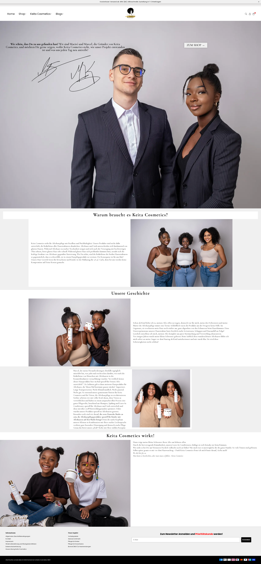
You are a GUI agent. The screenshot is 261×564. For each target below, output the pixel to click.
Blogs (59, 14)
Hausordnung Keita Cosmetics (16, 549)
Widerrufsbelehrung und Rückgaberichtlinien (21, 544)
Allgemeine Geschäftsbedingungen (18, 536)
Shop (22, 14)
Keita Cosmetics (40, 14)
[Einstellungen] (250, 14)
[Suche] (246, 14)
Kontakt (8, 539)
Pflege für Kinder (73, 541)
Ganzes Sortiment (74, 539)
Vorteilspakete (73, 536)
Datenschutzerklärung (13, 547)
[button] (253, 14)
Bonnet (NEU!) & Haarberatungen (79, 547)
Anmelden (246, 540)
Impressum (9, 541)
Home (11, 14)
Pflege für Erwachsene (75, 544)
